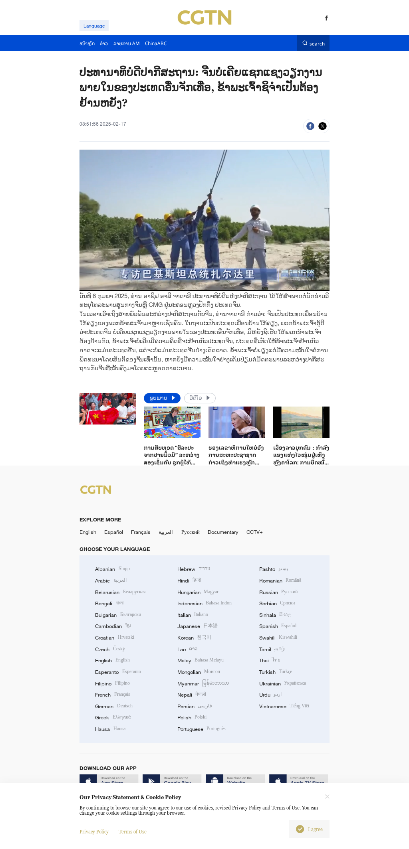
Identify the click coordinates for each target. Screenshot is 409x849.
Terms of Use (133, 832)
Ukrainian (282, 683)
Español (113, 532)
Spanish (277, 626)
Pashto (273, 569)
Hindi (189, 580)
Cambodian (112, 626)
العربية (166, 532)
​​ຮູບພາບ (159, 397)
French (112, 694)
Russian (278, 592)
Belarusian (120, 592)
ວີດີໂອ (197, 397)
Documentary (223, 532)
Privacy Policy (94, 832)
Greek (112, 717)
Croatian (114, 637)
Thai (269, 660)
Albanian (112, 569)
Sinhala (275, 615)
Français (141, 532)
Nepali (191, 694)
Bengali (109, 603)
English (87, 532)
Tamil (272, 649)
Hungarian (197, 592)
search (317, 42)
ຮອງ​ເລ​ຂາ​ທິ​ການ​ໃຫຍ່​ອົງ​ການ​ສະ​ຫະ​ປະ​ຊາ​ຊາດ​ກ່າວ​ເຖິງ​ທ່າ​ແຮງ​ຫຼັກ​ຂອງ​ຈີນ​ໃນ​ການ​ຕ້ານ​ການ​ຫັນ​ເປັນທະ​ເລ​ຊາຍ (236, 462)
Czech (110, 649)
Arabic (110, 580)
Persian (194, 706)
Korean (194, 637)
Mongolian (198, 672)
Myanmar (203, 683)
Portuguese (201, 729)
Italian (192, 615)
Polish (191, 717)
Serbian (277, 603)
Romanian (280, 580)
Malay (200, 660)
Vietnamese (284, 706)
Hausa (110, 729)
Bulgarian (118, 615)
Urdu (270, 694)
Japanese (197, 626)
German (113, 706)
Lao (187, 649)
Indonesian (204, 603)
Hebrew (193, 569)
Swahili (278, 637)
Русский (190, 532)
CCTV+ (254, 532)
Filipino (112, 683)
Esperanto (118, 672)
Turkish (275, 672)
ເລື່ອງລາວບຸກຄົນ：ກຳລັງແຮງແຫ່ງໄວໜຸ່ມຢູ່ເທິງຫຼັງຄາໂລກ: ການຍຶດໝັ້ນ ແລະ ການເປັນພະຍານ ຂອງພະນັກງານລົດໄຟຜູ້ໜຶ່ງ (301, 466)
